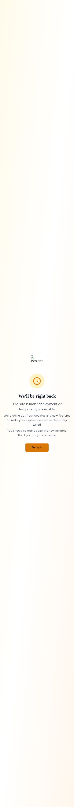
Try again (37, 447)
